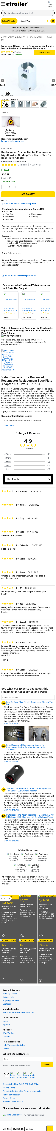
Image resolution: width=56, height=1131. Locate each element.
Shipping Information (12, 1000)
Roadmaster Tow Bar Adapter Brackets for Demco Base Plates (47, 309)
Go (53, 21)
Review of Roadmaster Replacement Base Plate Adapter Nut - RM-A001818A (8, 366)
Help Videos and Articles (14, 1045)
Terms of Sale (9, 1098)
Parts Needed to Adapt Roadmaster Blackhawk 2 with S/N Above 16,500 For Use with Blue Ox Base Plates (30, 816)
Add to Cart (44, 53)
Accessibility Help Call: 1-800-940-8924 (20, 1084)
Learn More (9, 425)
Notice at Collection (11, 1095)
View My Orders (10, 993)
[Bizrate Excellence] (12, 1115)
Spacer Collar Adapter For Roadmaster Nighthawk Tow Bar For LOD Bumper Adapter (28, 789)
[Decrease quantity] (3, 187)
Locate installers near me (12, 141)
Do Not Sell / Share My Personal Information (22, 1091)
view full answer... (12, 723)
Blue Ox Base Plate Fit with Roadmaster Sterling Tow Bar (29, 703)
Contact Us (8, 1004)
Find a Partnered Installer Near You (18, 1012)
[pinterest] (19, 1075)
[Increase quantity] (15, 187)
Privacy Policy (9, 1087)
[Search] (6, 13)
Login (5, 1021)
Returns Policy (9, 997)
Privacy (5, 1066)
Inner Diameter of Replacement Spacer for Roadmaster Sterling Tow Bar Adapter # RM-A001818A (26, 747)
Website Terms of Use (13, 1101)
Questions (35, 165)
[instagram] (26, 1075)
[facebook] (13, 1075)
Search (6, 1049)
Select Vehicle (8, 21)
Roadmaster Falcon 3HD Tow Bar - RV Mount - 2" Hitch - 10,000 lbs (29, 309)
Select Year (25, 21)
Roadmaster (6, 148)
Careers (6, 1036)
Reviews (22, 165)
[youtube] (32, 1075)
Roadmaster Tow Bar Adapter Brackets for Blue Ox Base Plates (10, 309)
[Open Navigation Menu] (3, 3)
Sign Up (6, 1024)
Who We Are (8, 1033)
